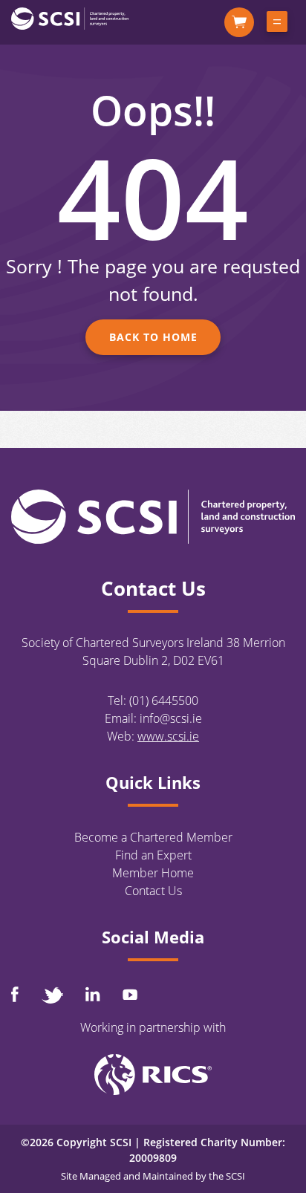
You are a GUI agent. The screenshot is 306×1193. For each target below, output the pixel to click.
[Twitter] (52, 995)
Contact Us (153, 890)
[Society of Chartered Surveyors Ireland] (69, 18)
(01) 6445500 (163, 700)
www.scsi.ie (168, 736)
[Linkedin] (92, 993)
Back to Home (153, 337)
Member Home (153, 873)
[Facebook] (15, 994)
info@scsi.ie (171, 718)
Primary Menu (277, 24)
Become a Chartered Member (153, 837)
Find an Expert (153, 855)
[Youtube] (130, 994)
